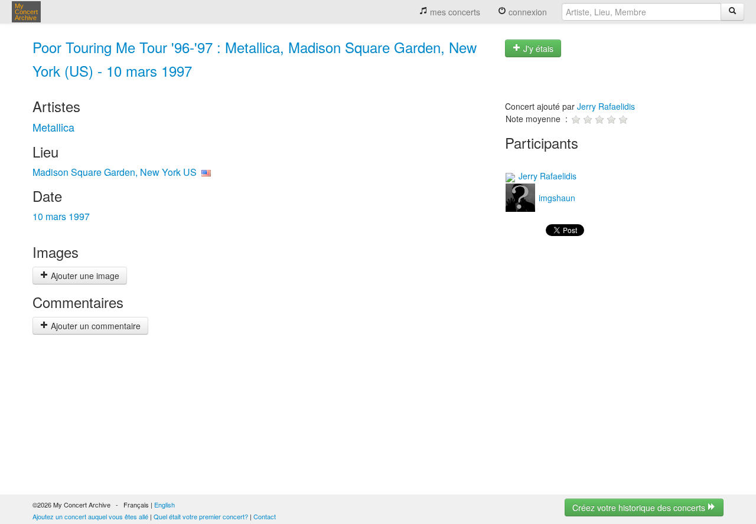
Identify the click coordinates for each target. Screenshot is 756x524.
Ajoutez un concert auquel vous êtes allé (90, 516)
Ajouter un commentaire (94, 326)
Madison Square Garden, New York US (114, 172)
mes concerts (454, 12)
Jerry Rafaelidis (606, 106)
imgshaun (555, 198)
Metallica (53, 127)
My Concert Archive (26, 11)
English (164, 504)
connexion (526, 12)
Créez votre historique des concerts (640, 507)
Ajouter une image (83, 275)
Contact (264, 516)
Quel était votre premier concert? (201, 516)
